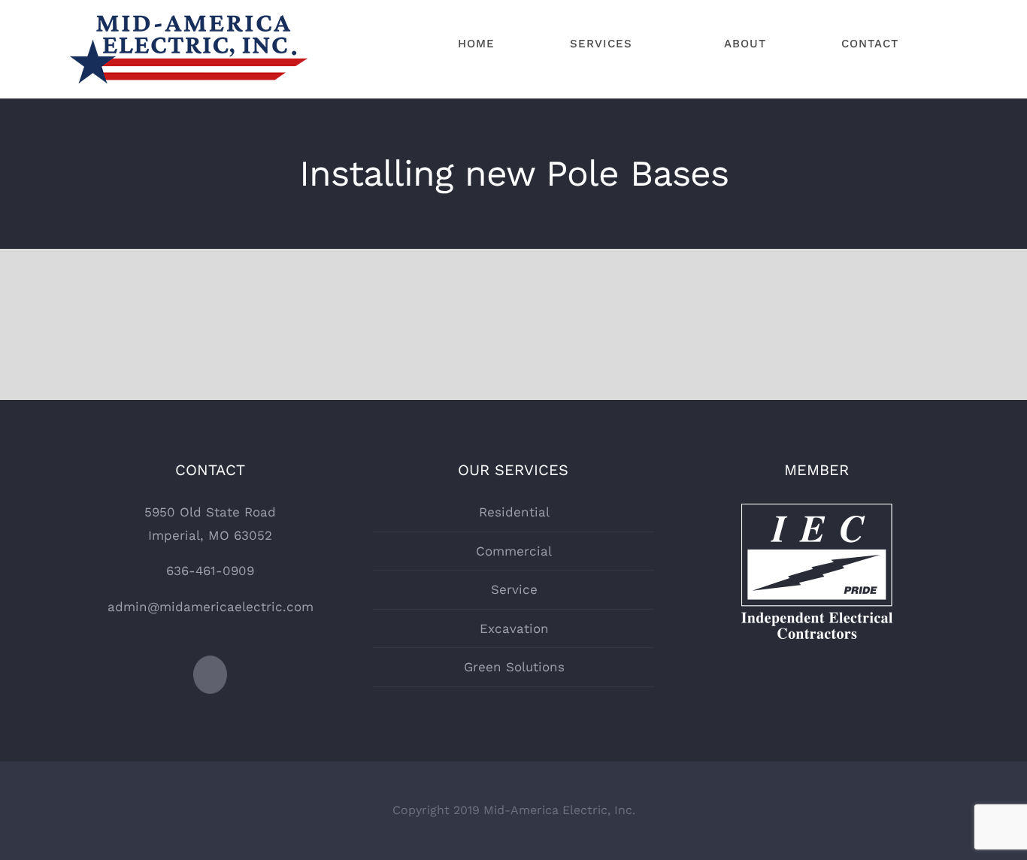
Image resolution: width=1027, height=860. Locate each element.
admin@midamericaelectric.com (211, 606)
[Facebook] (210, 675)
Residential (514, 511)
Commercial (514, 551)
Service (514, 589)
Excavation (514, 628)
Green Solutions (514, 666)
